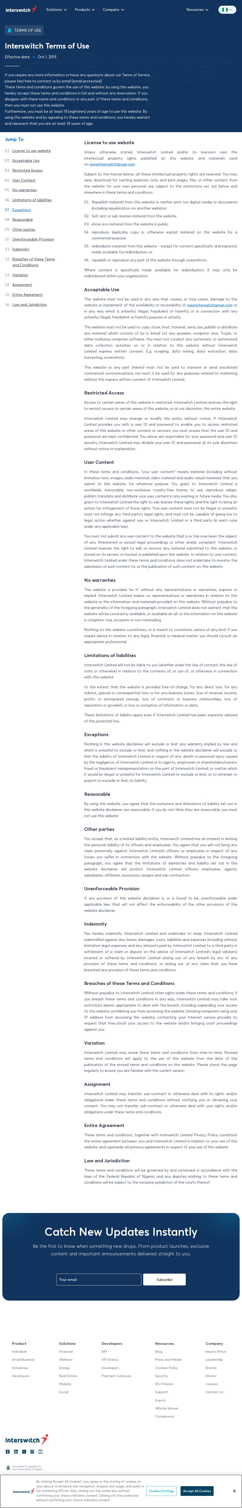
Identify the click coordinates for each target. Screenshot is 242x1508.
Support (161, 1392)
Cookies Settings (161, 1491)
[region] (121, 1491)
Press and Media (168, 1359)
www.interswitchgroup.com (112, 164)
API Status (110, 1359)
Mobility (65, 1384)
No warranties (24, 190)
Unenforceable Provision (33, 239)
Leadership (214, 1359)
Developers (21, 1376)
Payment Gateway (116, 1376)
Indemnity (20, 249)
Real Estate (68, 1376)
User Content (23, 180)
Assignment (22, 284)
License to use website (31, 150)
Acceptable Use (25, 160)
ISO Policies (164, 1384)
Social (63, 1392)
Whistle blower (166, 1408)
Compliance (164, 1416)
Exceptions (21, 209)
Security (161, 1376)
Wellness (66, 1359)
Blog (158, 1351)
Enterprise (20, 1368)
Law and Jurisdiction (29, 304)
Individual (19, 1351)
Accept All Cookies (197, 1491)
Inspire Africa (216, 1351)
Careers (212, 1384)
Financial (66, 1351)
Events (160, 1400)
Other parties (23, 229)
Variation (20, 275)
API (104, 1351)
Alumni (211, 1376)
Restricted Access (27, 170)
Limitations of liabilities (32, 199)
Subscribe (165, 1279)
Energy (64, 1368)
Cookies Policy (166, 1368)
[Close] (234, 1491)
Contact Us (215, 1392)
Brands (211, 1368)
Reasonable (22, 219)
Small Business (23, 1359)
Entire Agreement (27, 294)
